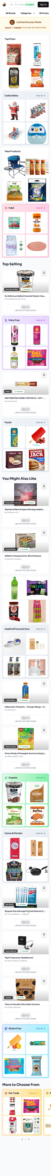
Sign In (43, 4)
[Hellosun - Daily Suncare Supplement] (37, 166)
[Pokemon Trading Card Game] (37, 110)
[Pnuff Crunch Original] (37, 77)
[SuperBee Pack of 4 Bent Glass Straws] (37, 848)
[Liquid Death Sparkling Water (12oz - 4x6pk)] (13, 77)
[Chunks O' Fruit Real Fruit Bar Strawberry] (37, 437)
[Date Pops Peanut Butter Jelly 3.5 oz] (14, 222)
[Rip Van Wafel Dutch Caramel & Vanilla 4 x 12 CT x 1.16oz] (37, 815)
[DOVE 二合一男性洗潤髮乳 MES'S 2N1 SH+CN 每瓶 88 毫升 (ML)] (14, 666)
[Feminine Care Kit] (37, 666)
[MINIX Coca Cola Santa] (14, 110)
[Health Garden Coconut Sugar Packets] (37, 792)
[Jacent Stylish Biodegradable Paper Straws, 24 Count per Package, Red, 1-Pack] (14, 848)
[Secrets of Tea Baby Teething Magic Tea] (14, 245)
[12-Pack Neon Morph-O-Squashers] (14, 871)
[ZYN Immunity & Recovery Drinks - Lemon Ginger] (14, 437)
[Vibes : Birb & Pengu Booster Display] (14, 133)
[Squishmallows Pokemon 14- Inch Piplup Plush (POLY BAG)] (37, 133)
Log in (8, 27)
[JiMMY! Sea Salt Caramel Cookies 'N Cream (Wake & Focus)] (37, 1066)
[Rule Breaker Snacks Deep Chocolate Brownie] (37, 357)
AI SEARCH (30, 5)
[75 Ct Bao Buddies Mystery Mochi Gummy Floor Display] (37, 611)
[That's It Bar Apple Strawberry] (12, 1106)
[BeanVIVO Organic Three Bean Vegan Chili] (13, 54)
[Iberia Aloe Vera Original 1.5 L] (13, 587)
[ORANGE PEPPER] (37, 222)
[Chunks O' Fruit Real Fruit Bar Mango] (14, 1043)
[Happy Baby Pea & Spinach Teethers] (14, 815)
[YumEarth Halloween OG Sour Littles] (37, 587)
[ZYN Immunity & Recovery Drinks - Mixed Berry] (37, 335)
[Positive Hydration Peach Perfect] (37, 54)
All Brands (11, 13)
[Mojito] (14, 335)
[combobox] (22, 4)
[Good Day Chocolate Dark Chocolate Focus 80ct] (13, 611)
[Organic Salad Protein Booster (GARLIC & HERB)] (13, 190)
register (18, 27)
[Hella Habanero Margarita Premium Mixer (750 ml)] (14, 357)
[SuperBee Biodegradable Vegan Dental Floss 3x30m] (37, 644)
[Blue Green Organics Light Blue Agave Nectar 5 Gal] (31, 1125)
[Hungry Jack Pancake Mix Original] (37, 460)
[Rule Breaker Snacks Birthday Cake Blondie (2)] (14, 1066)
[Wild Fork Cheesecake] (14, 460)
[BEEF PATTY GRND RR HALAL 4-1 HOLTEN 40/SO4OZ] (37, 245)
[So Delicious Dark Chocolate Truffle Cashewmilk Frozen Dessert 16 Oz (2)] (14, 792)
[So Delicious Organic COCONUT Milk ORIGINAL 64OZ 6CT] (12, 1125)
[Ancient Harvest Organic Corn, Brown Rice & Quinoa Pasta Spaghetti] (37, 1043)
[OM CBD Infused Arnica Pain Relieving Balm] (14, 644)
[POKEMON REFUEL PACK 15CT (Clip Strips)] (37, 190)
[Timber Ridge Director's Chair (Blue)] (13, 166)
